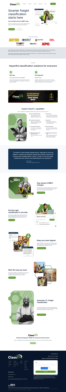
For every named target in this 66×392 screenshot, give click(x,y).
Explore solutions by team (41, 248)
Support (25, 367)
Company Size (15, 364)
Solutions (29, 3)
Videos (25, 366)
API (9, 366)
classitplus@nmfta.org (11, 374)
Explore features (11, 29)
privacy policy (41, 378)
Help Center (26, 369)
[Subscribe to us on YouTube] (57, 356)
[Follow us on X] (53, 356)
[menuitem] (24, 4)
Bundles (21, 362)
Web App (10, 364)
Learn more (19, 29)
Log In (45, 3)
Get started (53, 3)
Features (10, 362)
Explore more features (41, 192)
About (25, 362)
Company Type (15, 362)
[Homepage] (15, 3)
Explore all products (12, 277)
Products (24, 3)
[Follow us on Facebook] (51, 356)
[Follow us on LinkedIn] (49, 356)
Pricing (35, 3)
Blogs (25, 364)
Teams (14, 366)
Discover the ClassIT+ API (41, 314)
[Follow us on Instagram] (55, 356)
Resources (40, 3)
